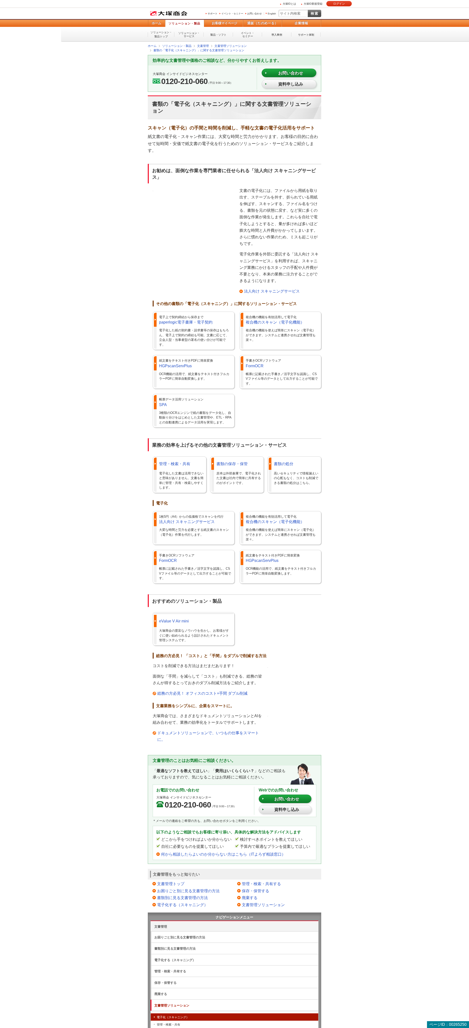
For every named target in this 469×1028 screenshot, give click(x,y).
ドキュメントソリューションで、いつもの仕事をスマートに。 (208, 736)
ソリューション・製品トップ (161, 34)
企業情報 (301, 23)
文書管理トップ (170, 883)
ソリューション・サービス (189, 34)
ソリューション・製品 (184, 23)
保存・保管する (255, 891)
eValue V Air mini (174, 621)
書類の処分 (283, 464)
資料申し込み (290, 84)
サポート (212, 13)
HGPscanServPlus (175, 366)
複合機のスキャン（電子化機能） (275, 322)
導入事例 (276, 34)
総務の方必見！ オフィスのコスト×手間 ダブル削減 (202, 693)
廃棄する (249, 897)
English (272, 13)
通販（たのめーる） (262, 23)
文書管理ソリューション (263, 904)
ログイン (339, 3)
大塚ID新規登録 (313, 3)
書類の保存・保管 (232, 464)
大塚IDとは (289, 3)
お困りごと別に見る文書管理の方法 (188, 891)
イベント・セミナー (232, 13)
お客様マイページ (224, 23)
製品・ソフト (218, 34)
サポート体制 (306, 34)
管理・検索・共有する (261, 883)
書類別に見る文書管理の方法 (182, 897)
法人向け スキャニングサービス (272, 291)
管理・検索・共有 (174, 464)
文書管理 (160, 926)
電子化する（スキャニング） (182, 904)
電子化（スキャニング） (173, 1017)
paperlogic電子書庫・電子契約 (186, 322)
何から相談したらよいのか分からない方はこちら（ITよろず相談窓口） (223, 854)
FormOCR (255, 366)
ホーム (156, 23)
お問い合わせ (254, 13)
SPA (163, 404)
